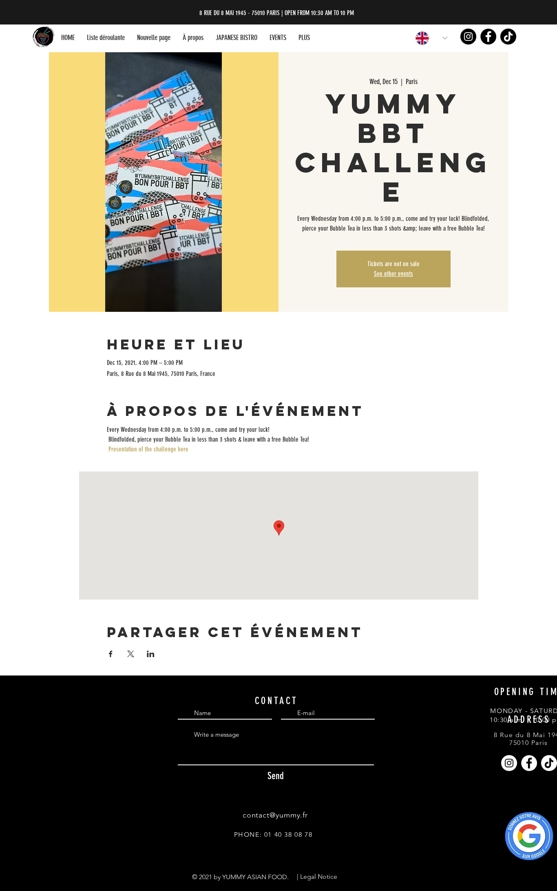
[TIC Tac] (549, 763)
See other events (393, 274)
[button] (106, 38)
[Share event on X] (131, 654)
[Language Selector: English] (426, 37)
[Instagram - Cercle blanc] (509, 763)
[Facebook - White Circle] (529, 763)
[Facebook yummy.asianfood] (488, 36)
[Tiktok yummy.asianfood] (508, 36)
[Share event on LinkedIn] (151, 654)
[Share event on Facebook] (111, 654)
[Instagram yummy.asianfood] (468, 36)
